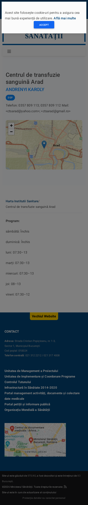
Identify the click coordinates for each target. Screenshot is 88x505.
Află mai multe (65, 18)
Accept (44, 24)
